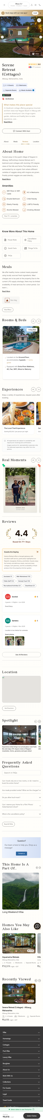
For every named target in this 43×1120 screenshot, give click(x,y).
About (6, 141)
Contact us (21, 853)
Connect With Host (23, 131)
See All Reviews (21, 655)
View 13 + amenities (10, 216)
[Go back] (4, 5)
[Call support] (40, 5)
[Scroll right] (38, 321)
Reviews (25, 141)
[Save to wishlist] (32, 936)
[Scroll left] (33, 321)
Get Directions (9, 708)
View (37, 54)
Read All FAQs (8, 824)
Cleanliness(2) (30, 585)
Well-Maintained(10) (23, 576)
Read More (8, 122)
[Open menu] (35, 5)
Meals (15, 141)
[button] (18, 418)
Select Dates (32, 1116)
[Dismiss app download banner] (40, 13)
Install (35, 13)
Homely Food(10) (24, 581)
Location (36, 141)
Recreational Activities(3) (12, 585)
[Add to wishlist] (39, 20)
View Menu (7, 310)
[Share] (32, 5)
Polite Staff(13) (9, 581)
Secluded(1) (8, 576)
